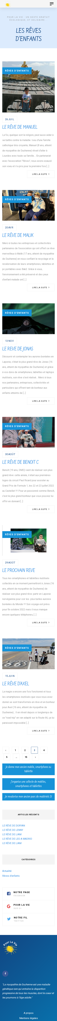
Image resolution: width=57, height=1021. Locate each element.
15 (26, 757)
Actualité (7, 871)
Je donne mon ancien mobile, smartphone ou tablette (28, 769)
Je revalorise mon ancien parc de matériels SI (28, 796)
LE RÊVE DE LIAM (11, 834)
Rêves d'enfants (17, 70)
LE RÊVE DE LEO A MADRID (17, 838)
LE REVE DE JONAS (17, 349)
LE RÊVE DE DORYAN (13, 825)
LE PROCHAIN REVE (18, 570)
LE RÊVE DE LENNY (12, 830)
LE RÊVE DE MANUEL (19, 127)
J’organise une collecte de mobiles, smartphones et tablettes (28, 784)
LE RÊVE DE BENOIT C (20, 462)
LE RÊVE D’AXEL (15, 684)
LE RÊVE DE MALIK (17, 235)
